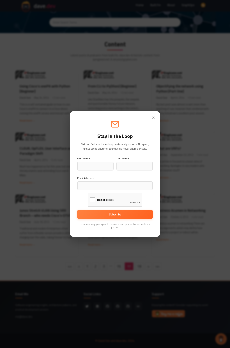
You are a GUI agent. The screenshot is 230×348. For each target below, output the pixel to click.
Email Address (85, 178)
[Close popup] (153, 117)
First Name (83, 158)
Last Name (122, 158)
